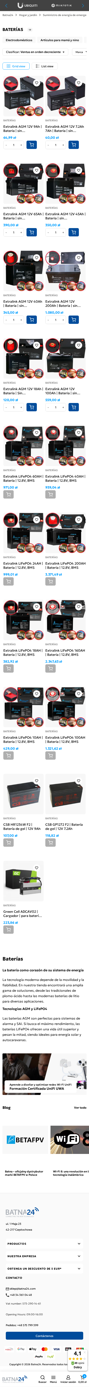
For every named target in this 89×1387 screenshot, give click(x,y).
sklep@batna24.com (22, 1289)
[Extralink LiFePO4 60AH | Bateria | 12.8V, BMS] (23, 446)
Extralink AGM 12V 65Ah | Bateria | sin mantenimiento (23, 216)
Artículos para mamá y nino (60, 40)
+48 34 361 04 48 (20, 1295)
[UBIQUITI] (27, 5)
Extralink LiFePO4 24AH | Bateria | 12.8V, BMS (23, 565)
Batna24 (7, 15)
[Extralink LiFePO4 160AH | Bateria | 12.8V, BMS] (65, 620)
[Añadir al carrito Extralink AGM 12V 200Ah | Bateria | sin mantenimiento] (74, 320)
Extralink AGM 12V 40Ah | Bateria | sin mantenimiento (22, 303)
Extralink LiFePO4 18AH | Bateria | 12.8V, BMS (23, 652)
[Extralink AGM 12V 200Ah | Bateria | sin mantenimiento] (65, 271)
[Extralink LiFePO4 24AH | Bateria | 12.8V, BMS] (23, 533)
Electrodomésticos (19, 40)
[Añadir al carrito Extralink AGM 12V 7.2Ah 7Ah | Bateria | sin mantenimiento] (74, 145)
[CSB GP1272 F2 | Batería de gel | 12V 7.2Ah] (65, 794)
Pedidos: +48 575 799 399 (22, 1325)
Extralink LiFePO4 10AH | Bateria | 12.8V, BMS (23, 739)
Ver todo (80, 1107)
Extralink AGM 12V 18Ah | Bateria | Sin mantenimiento (23, 391)
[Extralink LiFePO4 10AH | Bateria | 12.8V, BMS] (23, 707)
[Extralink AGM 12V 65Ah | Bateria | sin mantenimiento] (23, 183)
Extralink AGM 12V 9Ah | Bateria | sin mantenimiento (22, 128)
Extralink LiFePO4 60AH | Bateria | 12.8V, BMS (23, 478)
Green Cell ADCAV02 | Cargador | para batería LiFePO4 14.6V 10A (22, 913)
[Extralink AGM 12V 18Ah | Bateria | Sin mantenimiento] (23, 358)
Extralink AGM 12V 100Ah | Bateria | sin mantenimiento (61, 391)
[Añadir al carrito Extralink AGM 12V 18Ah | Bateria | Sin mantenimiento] (31, 407)
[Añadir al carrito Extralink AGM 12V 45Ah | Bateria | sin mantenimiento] (74, 232)
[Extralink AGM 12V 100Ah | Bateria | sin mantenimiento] (65, 358)
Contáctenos (44, 1335)
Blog (6, 1107)
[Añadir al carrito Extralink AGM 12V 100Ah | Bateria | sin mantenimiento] (74, 407)
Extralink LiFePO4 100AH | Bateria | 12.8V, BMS (65, 739)
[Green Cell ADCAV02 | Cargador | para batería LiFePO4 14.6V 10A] (23, 881)
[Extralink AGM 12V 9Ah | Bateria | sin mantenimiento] (23, 96)
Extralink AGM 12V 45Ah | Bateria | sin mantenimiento (65, 216)
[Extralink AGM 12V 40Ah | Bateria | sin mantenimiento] (23, 271)
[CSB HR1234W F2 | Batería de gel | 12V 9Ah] (23, 794)
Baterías (9, 120)
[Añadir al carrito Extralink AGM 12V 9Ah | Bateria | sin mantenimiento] (31, 145)
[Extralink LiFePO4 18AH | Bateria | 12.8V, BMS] (23, 620)
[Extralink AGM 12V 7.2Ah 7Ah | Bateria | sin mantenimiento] (65, 96)
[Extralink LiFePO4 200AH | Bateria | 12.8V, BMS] (65, 533)
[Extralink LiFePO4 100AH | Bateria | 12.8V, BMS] (65, 707)
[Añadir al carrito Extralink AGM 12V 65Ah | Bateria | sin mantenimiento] (31, 232)
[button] (42, 1379)
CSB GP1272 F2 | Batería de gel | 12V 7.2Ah (64, 826)
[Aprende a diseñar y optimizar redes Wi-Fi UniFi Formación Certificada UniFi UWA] (44, 1073)
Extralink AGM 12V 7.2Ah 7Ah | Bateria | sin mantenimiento (64, 128)
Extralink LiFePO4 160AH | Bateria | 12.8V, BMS (65, 652)
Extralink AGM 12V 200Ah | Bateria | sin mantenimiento (61, 303)
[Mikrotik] (62, 5)
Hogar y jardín (28, 15)
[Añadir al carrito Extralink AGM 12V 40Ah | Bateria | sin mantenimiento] (31, 320)
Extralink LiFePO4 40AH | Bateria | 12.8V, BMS (65, 478)
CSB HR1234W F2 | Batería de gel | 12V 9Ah (22, 826)
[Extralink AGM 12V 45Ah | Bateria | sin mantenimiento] (65, 183)
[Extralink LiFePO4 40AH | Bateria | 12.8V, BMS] (65, 446)
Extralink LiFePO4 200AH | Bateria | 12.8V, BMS (65, 565)
